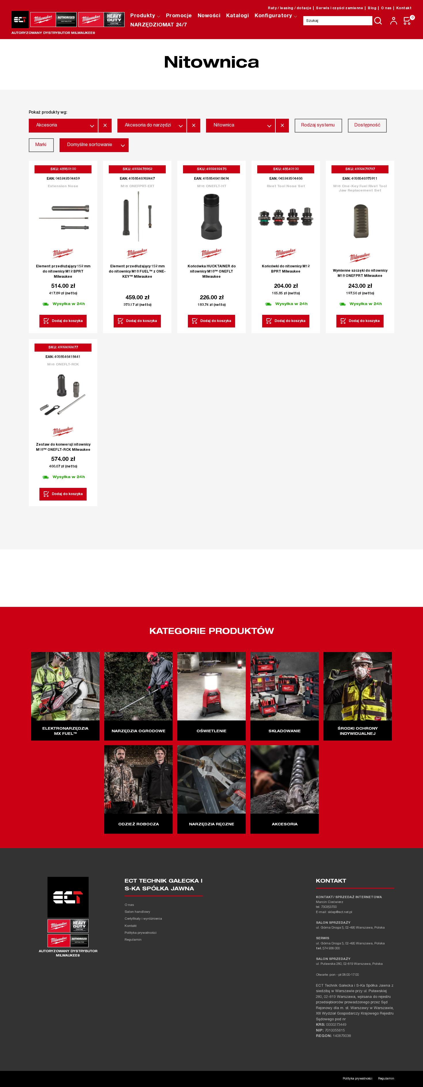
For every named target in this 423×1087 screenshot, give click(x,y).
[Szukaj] (378, 20)
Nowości (209, 16)
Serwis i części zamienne (339, 8)
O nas (386, 8)
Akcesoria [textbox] (46, 125)
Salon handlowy (137, 912)
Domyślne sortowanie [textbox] (89, 145)
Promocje (179, 16)
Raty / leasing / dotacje (289, 8)
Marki (40, 145)
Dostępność (367, 125)
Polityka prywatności (141, 933)
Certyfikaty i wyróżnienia (143, 919)
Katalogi (237, 16)
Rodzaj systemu (318, 125)
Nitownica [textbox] (224, 125)
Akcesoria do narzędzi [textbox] (148, 125)
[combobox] (63, 126)
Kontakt (404, 8)
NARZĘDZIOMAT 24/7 (158, 25)
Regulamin (133, 940)
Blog (372, 8)
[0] (407, 21)
